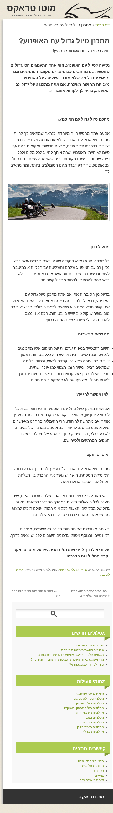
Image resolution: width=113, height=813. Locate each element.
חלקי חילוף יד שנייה (91, 761)
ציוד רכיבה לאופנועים (90, 645)
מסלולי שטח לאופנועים (89, 698)
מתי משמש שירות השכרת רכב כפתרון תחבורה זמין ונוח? (67, 660)
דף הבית (102, 25)
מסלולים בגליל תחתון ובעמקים (84, 708)
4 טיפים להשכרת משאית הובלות (82, 650)
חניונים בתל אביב (92, 766)
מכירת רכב (97, 771)
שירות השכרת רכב (92, 780)
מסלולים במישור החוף (89, 713)
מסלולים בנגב (95, 717)
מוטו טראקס (31, 7)
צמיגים (99, 775)
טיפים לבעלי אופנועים (73, 569)
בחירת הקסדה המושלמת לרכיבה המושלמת (90, 593)
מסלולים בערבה (93, 722)
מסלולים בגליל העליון (90, 703)
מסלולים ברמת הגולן (90, 727)
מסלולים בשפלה (93, 732)
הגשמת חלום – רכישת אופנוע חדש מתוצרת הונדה (71, 655)
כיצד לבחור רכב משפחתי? (86, 664)
